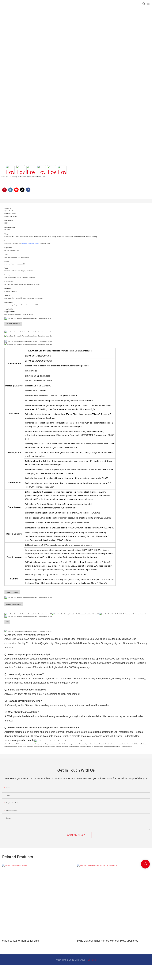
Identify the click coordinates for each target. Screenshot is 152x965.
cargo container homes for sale (20, 940)
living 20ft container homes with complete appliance (107, 940)
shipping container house (30, 243)
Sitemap (91, 959)
